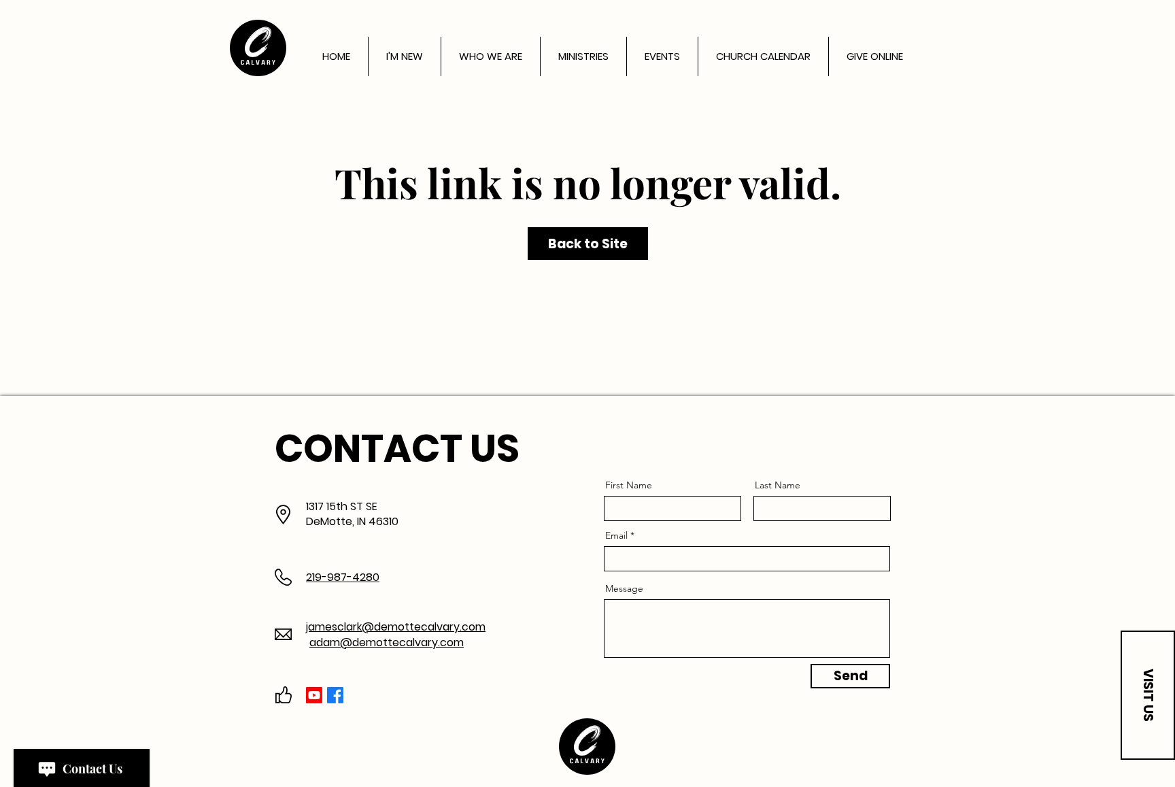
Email (616, 535)
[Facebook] (335, 695)
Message (624, 588)
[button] (1148, 695)
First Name (628, 485)
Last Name (777, 485)
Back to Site (588, 244)
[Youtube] (314, 695)
